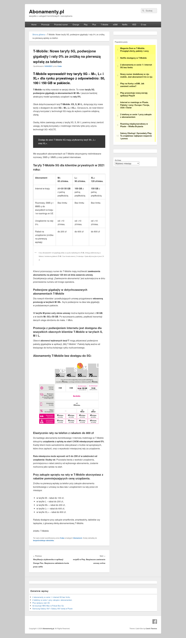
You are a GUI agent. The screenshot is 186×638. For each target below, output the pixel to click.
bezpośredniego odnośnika (43, 540)
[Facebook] (154, 621)
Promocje (45, 24)
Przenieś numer (61, 24)
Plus (94, 24)
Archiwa (118, 160)
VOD (134, 24)
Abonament (77, 538)
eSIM (115, 24)
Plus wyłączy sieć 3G (41, 603)
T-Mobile (104, 24)
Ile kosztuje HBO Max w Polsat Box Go (48, 605)
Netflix (124, 24)
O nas (143, 24)
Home (33, 24)
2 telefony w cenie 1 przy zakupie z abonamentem (52, 600)
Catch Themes (151, 628)
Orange (76, 24)
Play (86, 24)
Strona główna (38, 34)
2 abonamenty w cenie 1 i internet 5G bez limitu (51, 597)
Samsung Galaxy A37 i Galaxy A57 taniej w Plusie (52, 608)
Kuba (60, 66)
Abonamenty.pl (46, 11)
